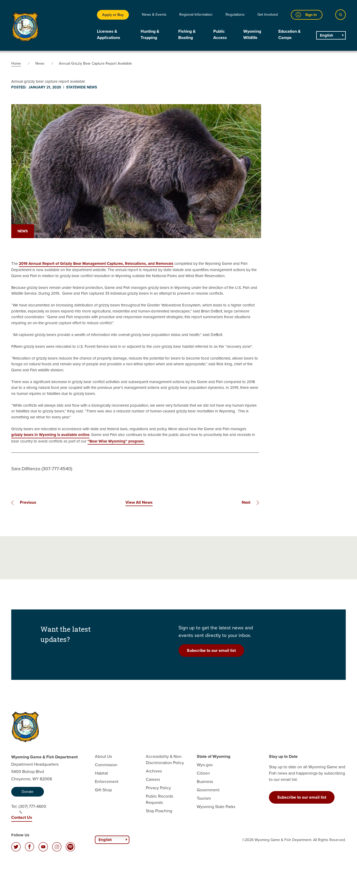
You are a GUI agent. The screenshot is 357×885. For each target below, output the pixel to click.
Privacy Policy (158, 788)
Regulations (235, 14)
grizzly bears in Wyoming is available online (50, 435)
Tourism (204, 798)
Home (16, 63)
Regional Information (195, 14)
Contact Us (21, 817)
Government (208, 790)
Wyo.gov (205, 765)
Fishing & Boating (186, 34)
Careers (153, 779)
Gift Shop (103, 790)
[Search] (340, 14)
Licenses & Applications (108, 34)
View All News (139, 502)
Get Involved (267, 14)
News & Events (154, 14)
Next (246, 502)
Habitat (101, 773)
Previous (28, 502)
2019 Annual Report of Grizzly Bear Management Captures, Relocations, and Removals (96, 263)
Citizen (203, 773)
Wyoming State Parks (216, 807)
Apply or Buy (113, 15)
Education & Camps (289, 34)
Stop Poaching (159, 811)
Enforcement (106, 781)
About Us (103, 756)
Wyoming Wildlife (252, 34)
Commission (106, 765)
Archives (154, 771)
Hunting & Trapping (150, 34)
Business (205, 781)
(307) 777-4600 (32, 806)
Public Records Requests (159, 799)
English (326, 35)
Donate (27, 791)
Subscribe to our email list (211, 650)
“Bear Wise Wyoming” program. (116, 441)
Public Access (220, 34)
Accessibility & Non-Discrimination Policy (165, 759)
